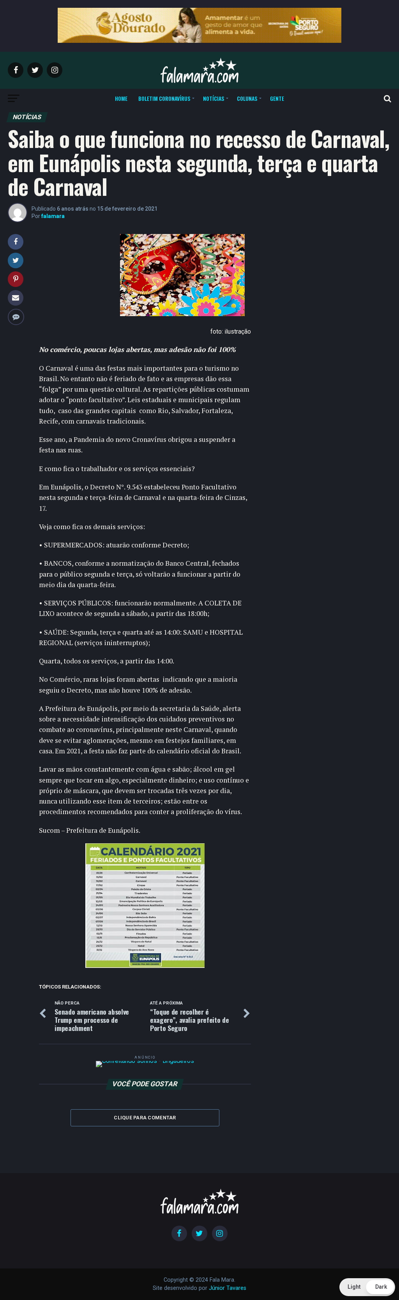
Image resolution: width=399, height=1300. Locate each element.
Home (121, 98)
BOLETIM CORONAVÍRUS (164, 98)
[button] (367, 1287)
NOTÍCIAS (213, 98)
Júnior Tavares (227, 1288)
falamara (53, 216)
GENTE (277, 98)
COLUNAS (247, 98)
